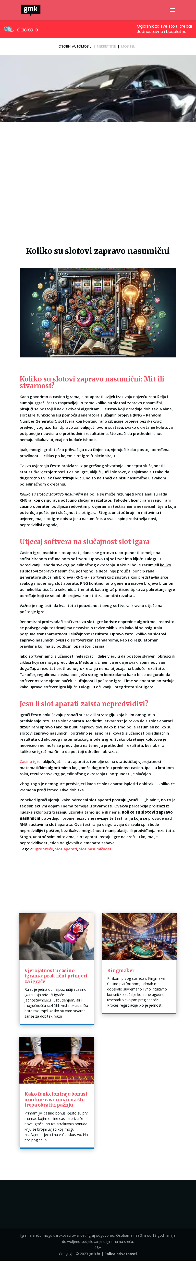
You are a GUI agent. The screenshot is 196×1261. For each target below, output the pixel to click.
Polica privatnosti (120, 1253)
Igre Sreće (44, 848)
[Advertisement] (98, 162)
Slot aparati (66, 848)
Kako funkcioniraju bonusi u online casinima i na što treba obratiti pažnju (55, 1099)
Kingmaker (120, 970)
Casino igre (30, 761)
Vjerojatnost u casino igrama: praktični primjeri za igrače (56, 975)
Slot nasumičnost (95, 848)
